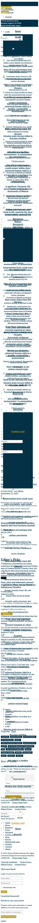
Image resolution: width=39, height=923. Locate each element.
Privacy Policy (25, 807)
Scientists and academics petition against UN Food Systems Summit (18, 524)
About (8, 4)
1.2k (2, 599)
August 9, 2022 (7, 594)
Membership (6, 7)
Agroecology (11, 466)
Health (20, 448)
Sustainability (20, 253)
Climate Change (7, 752)
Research (18, 224)
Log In (3, 921)
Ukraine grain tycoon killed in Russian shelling (17, 137)
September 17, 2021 (9, 493)
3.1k (2, 672)
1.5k (2, 537)
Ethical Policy (6, 809)
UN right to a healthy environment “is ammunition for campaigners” (18, 154)
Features (20, 44)
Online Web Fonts (19, 802)
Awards (8, 17)
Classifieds (10, 721)
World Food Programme (15, 749)
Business (18, 219)
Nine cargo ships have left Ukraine (18, 87)
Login (7, 32)
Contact (8, 717)
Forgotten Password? (10, 896)
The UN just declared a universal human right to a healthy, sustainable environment (18, 107)
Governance (20, 458)
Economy (20, 241)
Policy (18, 221)
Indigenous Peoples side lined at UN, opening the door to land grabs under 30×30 (17, 379)
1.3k (2, 695)
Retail (20, 817)
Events (18, 834)
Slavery (19, 755)
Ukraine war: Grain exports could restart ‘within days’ (18, 167)
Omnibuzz (5, 12)
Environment (20, 239)
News (18, 31)
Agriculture (20, 475)
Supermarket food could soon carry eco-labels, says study (18, 54)
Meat (4, 755)
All (20, 39)
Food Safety (20, 246)
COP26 (18, 752)
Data (20, 234)
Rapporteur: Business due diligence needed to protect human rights (19, 485)
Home (3, 466)
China (4, 746)
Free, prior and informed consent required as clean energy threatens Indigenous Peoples (18, 331)
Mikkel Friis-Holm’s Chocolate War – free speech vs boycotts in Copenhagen (17, 666)
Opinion (20, 47)
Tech (20, 261)
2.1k (2, 498)
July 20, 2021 (6, 532)
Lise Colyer (8, 491)
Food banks (27, 752)
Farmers (11, 755)
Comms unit (18, 823)
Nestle (28, 749)
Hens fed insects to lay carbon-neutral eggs (18, 121)
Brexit (18, 740)
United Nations (7, 740)
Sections (18, 409)
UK (20, 426)
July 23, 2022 (6, 653)
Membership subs (12, 842)
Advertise (9, 12)
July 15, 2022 (6, 669)
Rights (20, 258)
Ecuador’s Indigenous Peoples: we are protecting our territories (16, 689)
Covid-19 (20, 424)
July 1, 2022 (6, 693)
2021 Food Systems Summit (11, 743)
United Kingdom (29, 737)
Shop (18, 828)
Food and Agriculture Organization (21, 746)
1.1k (2, 635)
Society (20, 237)
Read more (7, 614)
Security (20, 464)
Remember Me (9, 887)
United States (16, 737)
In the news (20, 42)
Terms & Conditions (9, 807)
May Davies (8, 530)
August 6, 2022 (7, 632)
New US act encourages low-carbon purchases (18, 70)
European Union (29, 743)
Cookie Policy (20, 809)
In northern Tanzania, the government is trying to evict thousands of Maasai (18, 188)
